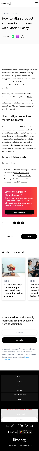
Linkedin (7, 426)
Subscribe (19, 340)
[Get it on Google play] (25, 432)
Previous (10, 236)
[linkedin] (14, 223)
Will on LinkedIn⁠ (24, 176)
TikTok (27, 426)
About (19, 399)
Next (29, 236)
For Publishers (19, 386)
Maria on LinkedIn (19, 157)
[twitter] (18, 223)
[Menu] (36, 3)
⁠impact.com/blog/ (21, 173)
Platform (19, 377)
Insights (19, 390)
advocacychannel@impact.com (16, 182)
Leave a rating (19, 212)
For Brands (19, 381)
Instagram (12, 426)
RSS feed (32, 426)
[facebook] (22, 223)
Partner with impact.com (19, 394)
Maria (29, 97)
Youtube (22, 426)
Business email (20, 414)
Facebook (17, 426)
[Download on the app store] (12, 432)
